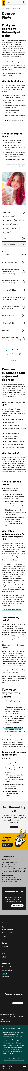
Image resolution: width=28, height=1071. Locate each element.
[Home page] (3, 3)
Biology (7, 232)
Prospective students (8, 967)
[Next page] (25, 352)
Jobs (3, 926)
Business (15, 224)
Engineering (18, 220)
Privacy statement (7, 929)
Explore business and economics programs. (13, 793)
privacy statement (8, 1053)
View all (23, 254)
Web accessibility (7, 933)
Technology (8, 220)
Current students (7, 970)
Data (6, 228)
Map (3, 950)
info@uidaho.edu (11, 863)
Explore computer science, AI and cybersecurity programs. (13, 779)
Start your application (7, 845)
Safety (4, 953)
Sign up (14, 827)
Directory (5, 946)
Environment (15, 228)
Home (3, 8)
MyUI (13, 634)
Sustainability (9, 216)
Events (4, 956)
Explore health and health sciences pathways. (14, 770)
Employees (5, 976)
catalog (21, 676)
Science (7, 224)
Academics (8, 8)
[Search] (23, 2)
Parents (4, 973)
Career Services (14, 510)
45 (20, 354)
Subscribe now (17, 905)
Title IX (4, 936)
